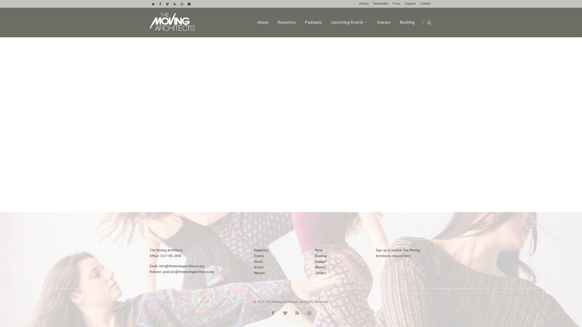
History (364, 3)
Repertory (287, 22)
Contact (425, 3)
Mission (259, 273)
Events (259, 256)
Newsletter (380, 3)
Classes (384, 22)
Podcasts (313, 22)
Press (396, 3)
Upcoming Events (347, 22)
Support (410, 3)
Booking (407, 22)
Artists (259, 267)
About (262, 22)
